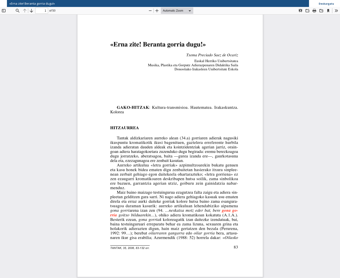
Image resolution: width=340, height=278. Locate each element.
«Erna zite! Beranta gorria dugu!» (32, 3)
